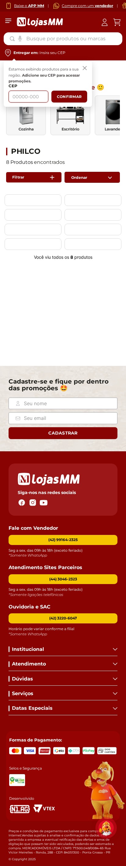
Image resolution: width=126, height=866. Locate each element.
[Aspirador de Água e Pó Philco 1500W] (93, 216)
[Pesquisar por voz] (20, 38)
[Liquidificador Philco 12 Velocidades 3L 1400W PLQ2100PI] (93, 245)
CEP (13, 86)
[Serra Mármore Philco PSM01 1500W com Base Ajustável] (33, 231)
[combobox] (63, 38)
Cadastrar (63, 433)
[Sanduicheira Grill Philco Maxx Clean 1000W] (93, 201)
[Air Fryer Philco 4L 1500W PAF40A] (33, 201)
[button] (63, 579)
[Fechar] (84, 68)
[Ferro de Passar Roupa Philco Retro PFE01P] (33, 245)
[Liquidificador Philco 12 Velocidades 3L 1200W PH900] (33, 216)
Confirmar (69, 96)
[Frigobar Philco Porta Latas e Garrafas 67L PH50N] (93, 231)
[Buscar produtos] (13, 38)
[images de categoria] (26, 115)
